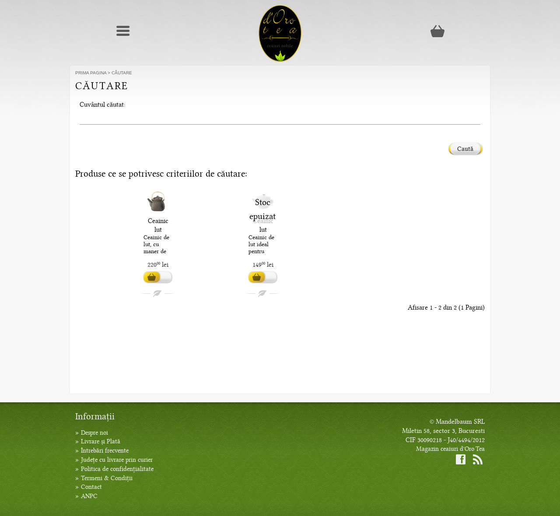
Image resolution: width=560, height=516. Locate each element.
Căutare (122, 72)
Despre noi (94, 432)
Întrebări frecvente (105, 450)
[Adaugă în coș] (158, 277)
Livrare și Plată (100, 441)
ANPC (89, 496)
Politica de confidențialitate (117, 469)
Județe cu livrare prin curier (117, 460)
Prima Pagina (90, 72)
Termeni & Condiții (107, 478)
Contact (91, 487)
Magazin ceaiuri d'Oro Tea (450, 449)
